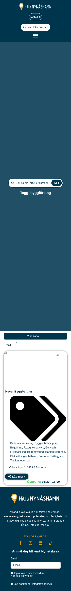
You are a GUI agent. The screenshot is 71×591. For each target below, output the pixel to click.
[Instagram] (30, 543)
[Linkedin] (40, 543)
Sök (56, 182)
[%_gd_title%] (60, 357)
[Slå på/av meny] (35, 35)
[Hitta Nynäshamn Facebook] (20, 543)
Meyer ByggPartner (18, 391)
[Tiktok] (51, 543)
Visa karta (33, 336)
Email (14, 558)
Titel (8, 345)
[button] (42, 482)
